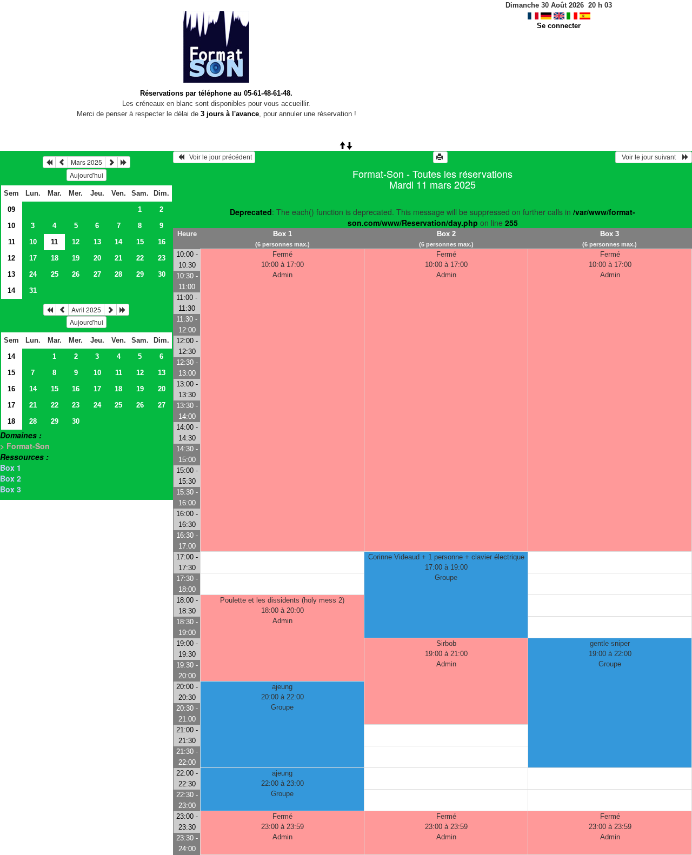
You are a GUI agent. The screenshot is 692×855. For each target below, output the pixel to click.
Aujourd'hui (86, 174)
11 (11, 242)
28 (118, 274)
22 (140, 258)
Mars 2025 (86, 161)
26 (75, 274)
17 (33, 258)
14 (118, 242)
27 (97, 274)
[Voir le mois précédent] (61, 162)
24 (33, 274)
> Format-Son (25, 445)
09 (11, 209)
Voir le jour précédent (218, 157)
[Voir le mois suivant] (111, 162)
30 (161, 274)
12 (75, 242)
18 (54, 258)
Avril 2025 (86, 309)
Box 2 (10, 478)
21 (118, 258)
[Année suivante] (123, 162)
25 (54, 274)
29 (140, 274)
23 (161, 258)
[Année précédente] (49, 162)
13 (97, 242)
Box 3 (10, 489)
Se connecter (559, 26)
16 (161, 242)
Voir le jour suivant (650, 157)
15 (140, 242)
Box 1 (10, 467)
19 (75, 258)
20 (97, 258)
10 (11, 226)
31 (33, 290)
